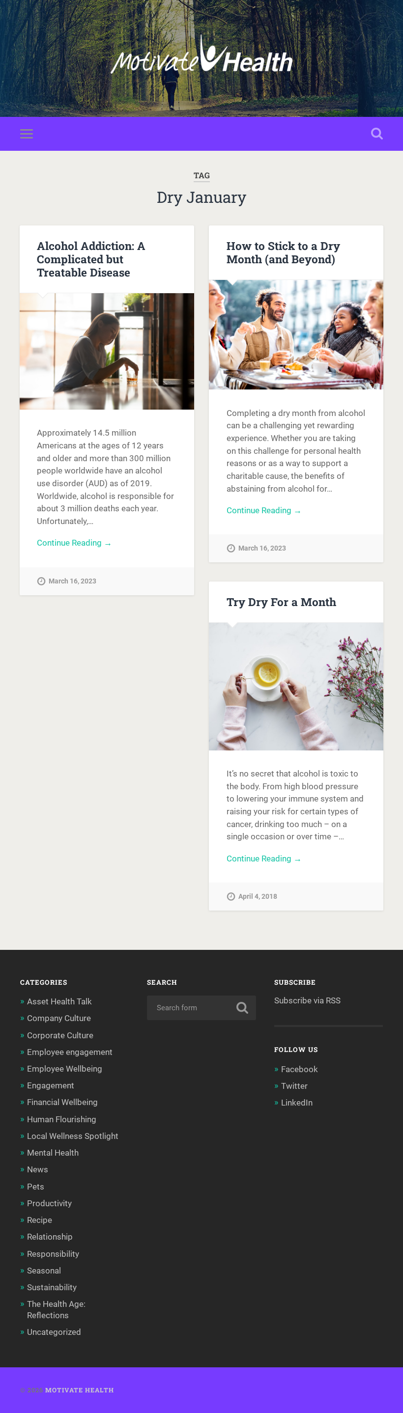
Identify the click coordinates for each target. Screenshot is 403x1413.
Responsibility (53, 1254)
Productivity (49, 1203)
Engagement (50, 1085)
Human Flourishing (61, 1119)
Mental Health (53, 1153)
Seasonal (44, 1270)
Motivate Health (79, 1390)
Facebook (299, 1069)
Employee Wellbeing (64, 1069)
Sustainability (52, 1287)
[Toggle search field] (377, 133)
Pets (35, 1186)
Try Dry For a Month (281, 601)
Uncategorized (54, 1332)
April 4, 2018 (257, 896)
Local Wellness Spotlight (72, 1136)
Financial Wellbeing (62, 1102)
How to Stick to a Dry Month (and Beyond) (283, 252)
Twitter (294, 1086)
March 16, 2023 (72, 581)
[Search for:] (201, 1008)
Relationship (50, 1237)
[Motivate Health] (201, 58)
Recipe (39, 1220)
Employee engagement (70, 1052)
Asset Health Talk (59, 1001)
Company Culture (59, 1018)
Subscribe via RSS (307, 1000)
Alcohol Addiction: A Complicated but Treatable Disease (91, 258)
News (37, 1169)
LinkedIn (297, 1103)
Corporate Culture (60, 1035)
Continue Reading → (74, 543)
